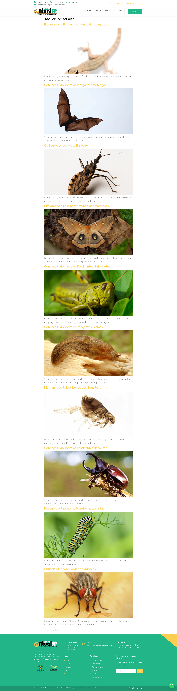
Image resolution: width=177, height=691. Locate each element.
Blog (121, 10)
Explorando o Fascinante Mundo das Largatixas (76, 24)
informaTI (97, 688)
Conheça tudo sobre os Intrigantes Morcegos (75, 85)
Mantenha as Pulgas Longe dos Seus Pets (72, 387)
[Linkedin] (141, 688)
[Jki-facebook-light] (129, 688)
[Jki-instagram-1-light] (133, 688)
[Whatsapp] (137, 688)
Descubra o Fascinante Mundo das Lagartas (74, 508)
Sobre (98, 10)
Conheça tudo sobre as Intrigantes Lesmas (73, 327)
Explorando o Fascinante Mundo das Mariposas (76, 206)
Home (89, 10)
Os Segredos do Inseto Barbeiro (66, 145)
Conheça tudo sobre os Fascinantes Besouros (75, 448)
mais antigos (52, 630)
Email (89, 642)
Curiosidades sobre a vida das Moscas (70, 569)
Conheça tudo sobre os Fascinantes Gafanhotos (77, 266)
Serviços (108, 10)
